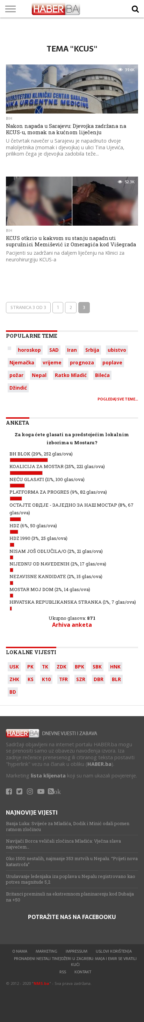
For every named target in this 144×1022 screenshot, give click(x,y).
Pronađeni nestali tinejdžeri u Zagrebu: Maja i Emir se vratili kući (75, 961)
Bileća (102, 375)
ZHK (14, 679)
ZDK (61, 666)
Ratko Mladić (71, 375)
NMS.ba (41, 983)
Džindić (18, 387)
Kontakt (82, 972)
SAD (54, 350)
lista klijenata (48, 775)
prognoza (82, 362)
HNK (115, 666)
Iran (72, 350)
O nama (19, 951)
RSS (62, 972)
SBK (97, 666)
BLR (116, 679)
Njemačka (21, 362)
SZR (80, 679)
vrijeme (52, 362)
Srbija (92, 350)
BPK (79, 666)
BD (12, 691)
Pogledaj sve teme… (118, 399)
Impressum (76, 951)
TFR (63, 679)
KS (31, 679)
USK (14, 666)
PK (30, 666)
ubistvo (117, 350)
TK (45, 666)
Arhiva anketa (72, 625)
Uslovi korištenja (114, 951)
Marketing (46, 951)
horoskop (29, 350)
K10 (46, 679)
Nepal (39, 375)
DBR (98, 679)
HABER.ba (99, 764)
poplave (112, 362)
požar (16, 375)
